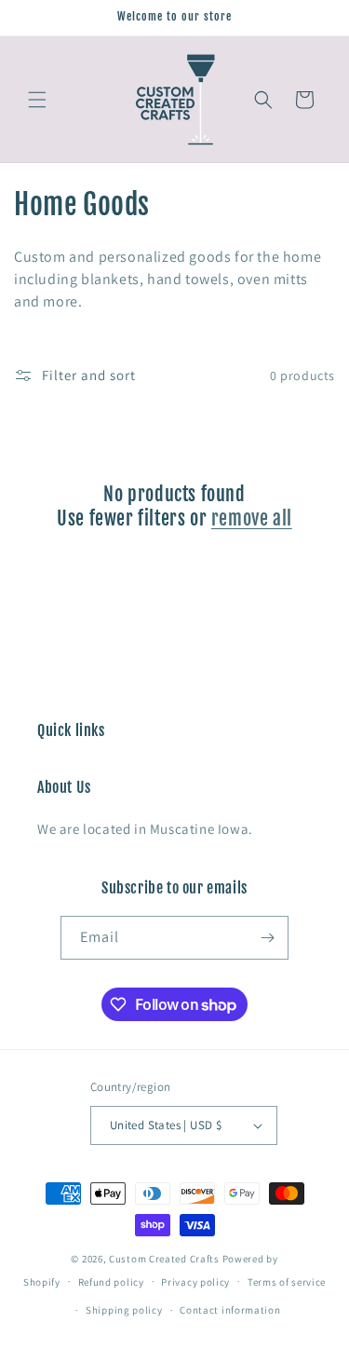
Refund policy (111, 1282)
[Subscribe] (267, 938)
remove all (251, 518)
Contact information (230, 1309)
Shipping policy (124, 1309)
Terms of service (287, 1282)
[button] (37, 99)
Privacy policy (195, 1282)
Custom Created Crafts (164, 1258)
